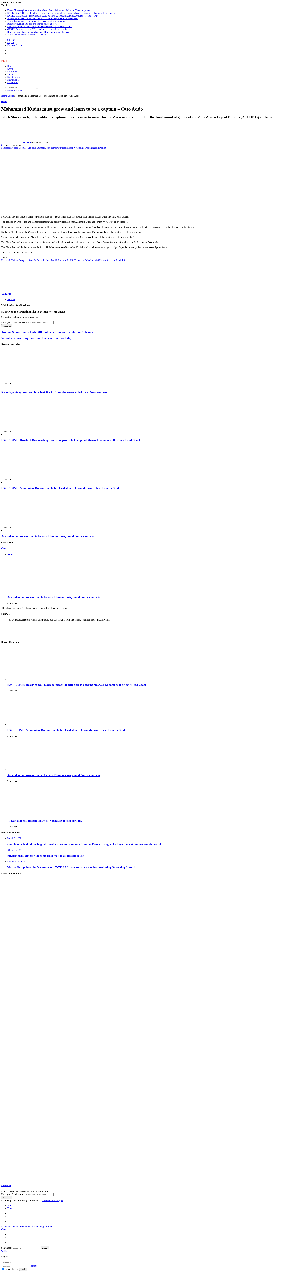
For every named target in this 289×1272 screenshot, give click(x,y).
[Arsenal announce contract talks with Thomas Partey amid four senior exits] (23, 525)
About (10, 1205)
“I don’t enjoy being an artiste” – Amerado (27, 34)
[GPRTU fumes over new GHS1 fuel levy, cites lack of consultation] (30, 1146)
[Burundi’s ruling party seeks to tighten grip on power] (30, 1078)
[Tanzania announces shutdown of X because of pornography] (36, 815)
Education (12, 71)
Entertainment (13, 77)
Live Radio (12, 82)
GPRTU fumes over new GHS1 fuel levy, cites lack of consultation (39, 29)
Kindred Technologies (52, 1200)
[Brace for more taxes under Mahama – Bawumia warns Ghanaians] (30, 1179)
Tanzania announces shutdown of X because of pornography (36, 21)
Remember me (11, 1269)
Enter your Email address (13, 322)
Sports (10, 74)
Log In (23, 1269)
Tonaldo (27, 142)
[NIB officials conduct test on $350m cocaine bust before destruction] (30, 1112)
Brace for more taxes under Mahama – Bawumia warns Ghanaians (38, 32)
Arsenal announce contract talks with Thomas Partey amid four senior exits (42, 18)
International (13, 79)
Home (10, 66)
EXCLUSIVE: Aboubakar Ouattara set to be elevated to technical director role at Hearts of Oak (52, 15)
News (10, 69)
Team (9, 1208)
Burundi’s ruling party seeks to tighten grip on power (32, 24)
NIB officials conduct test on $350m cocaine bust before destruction (39, 26)
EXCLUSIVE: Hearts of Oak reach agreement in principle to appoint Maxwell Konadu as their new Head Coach (61, 13)
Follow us (6, 1185)
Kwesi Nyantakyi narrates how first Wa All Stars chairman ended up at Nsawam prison (48, 10)
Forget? (33, 1265)
